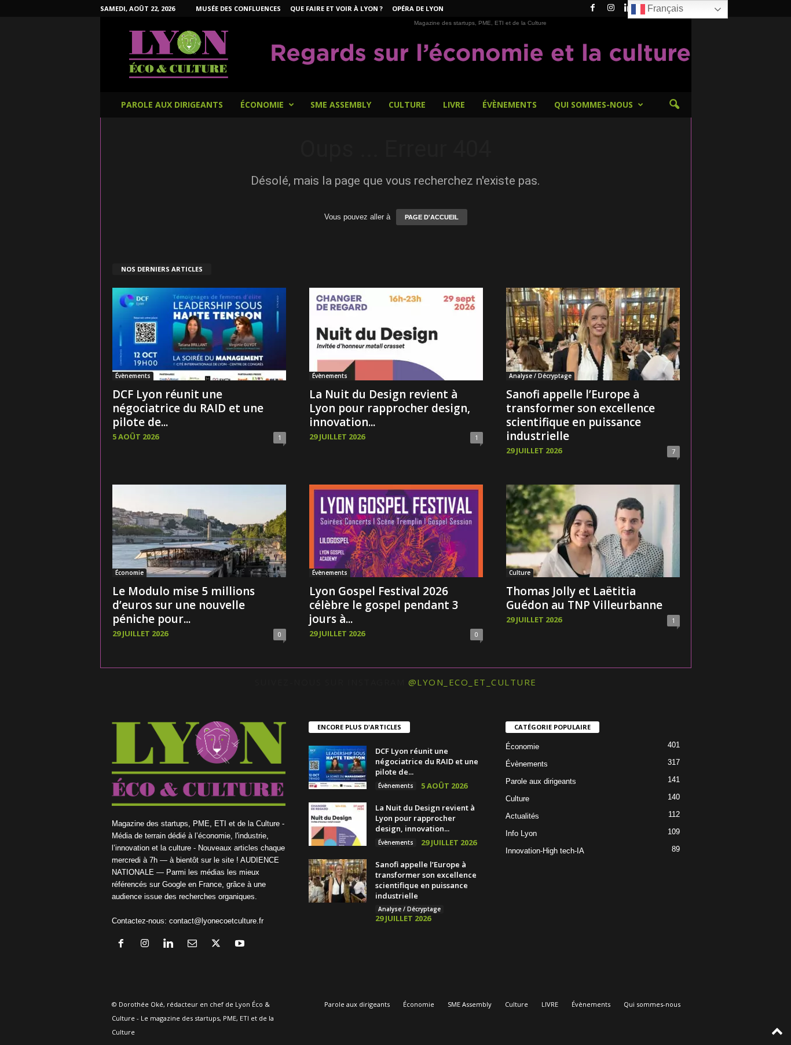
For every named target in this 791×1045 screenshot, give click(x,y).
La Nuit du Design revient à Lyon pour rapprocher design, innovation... (389, 408)
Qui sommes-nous (593, 104)
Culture (407, 104)
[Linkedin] (171, 944)
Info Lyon (521, 833)
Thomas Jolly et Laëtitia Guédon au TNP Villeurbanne (584, 598)
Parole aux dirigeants (172, 104)
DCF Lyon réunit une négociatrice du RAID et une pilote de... (187, 408)
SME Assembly (340, 104)
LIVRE (454, 104)
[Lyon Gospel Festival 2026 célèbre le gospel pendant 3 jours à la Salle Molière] (396, 531)
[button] (674, 105)
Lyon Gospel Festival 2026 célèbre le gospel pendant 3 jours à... (384, 605)
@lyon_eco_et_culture (472, 682)
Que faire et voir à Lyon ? (336, 8)
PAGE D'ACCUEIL (432, 217)
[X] (218, 944)
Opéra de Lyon (418, 8)
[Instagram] (611, 8)
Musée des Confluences (238, 8)
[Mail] (195, 944)
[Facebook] (593, 8)
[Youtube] (241, 944)
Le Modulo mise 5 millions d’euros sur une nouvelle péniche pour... (183, 605)
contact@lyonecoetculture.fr (216, 920)
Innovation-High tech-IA (545, 850)
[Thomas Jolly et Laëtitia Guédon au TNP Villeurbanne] (593, 531)
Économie (262, 104)
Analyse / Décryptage (540, 376)
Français (664, 8)
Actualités (522, 816)
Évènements (509, 104)
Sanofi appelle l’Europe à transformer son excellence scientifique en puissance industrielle (580, 415)
